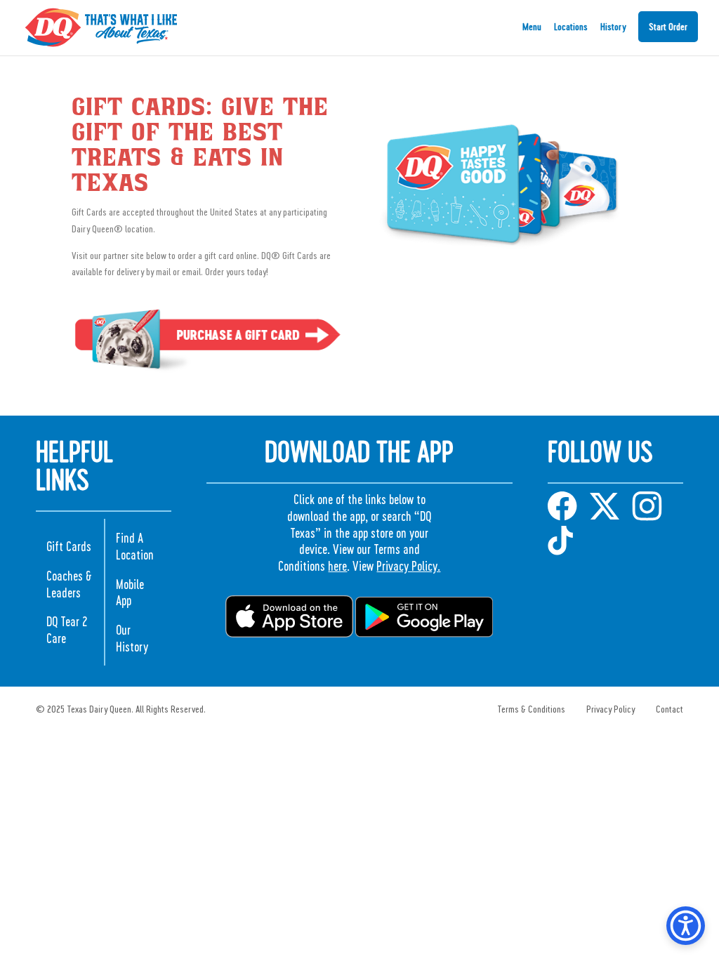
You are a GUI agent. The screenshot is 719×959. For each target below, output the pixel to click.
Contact (669, 709)
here (337, 565)
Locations (571, 27)
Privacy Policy (610, 709)
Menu (531, 27)
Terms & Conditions (531, 709)
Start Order (668, 26)
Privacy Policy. (408, 565)
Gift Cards (68, 545)
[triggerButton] (685, 925)
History (613, 27)
